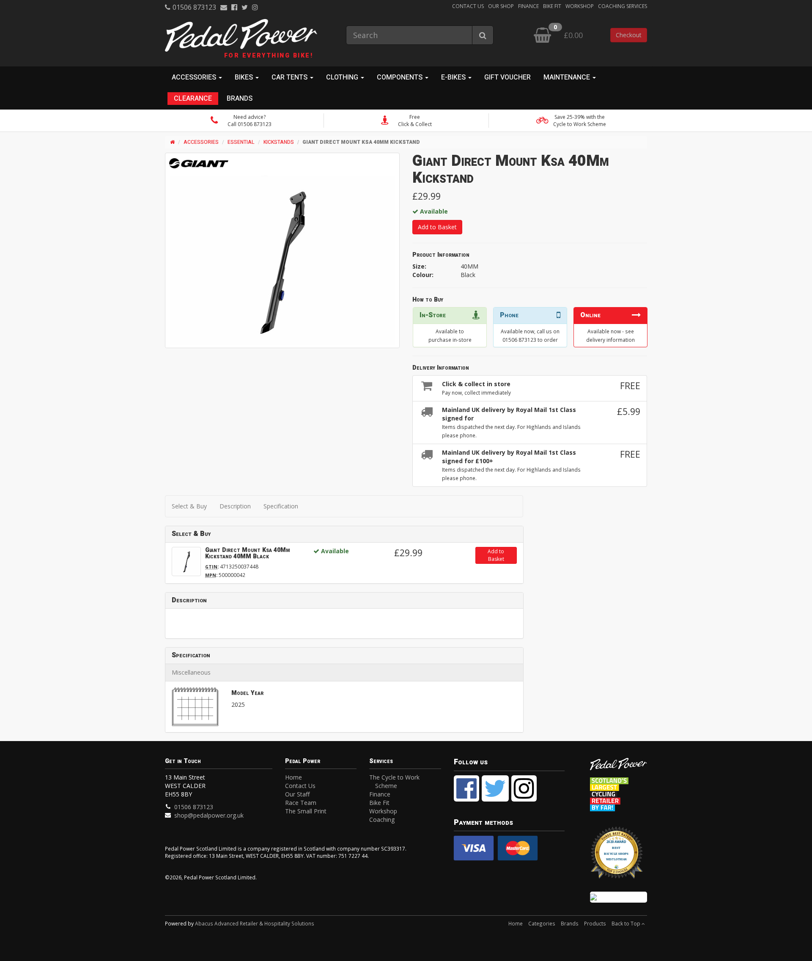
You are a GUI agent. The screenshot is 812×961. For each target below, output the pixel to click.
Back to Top (627, 923)
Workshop (579, 6)
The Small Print (305, 811)
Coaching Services (622, 6)
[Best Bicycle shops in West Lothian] (618, 856)
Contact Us (468, 6)
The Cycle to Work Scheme (394, 781)
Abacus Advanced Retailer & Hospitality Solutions (254, 923)
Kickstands (278, 142)
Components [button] (400, 77)
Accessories (201, 142)
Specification (280, 506)
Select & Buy (189, 506)
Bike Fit (552, 6)
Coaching (382, 819)
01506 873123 (194, 7)
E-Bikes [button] (454, 77)
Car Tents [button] (290, 77)
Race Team (300, 803)
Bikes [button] (245, 77)
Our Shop (501, 6)
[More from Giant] (198, 163)
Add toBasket (496, 555)
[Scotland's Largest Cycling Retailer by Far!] (618, 792)
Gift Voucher (507, 77)
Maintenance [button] (567, 77)
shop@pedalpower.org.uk (209, 815)
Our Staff (297, 794)
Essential (241, 142)
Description (235, 506)
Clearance (193, 98)
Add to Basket (437, 227)
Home (293, 777)
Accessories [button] (195, 77)
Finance (528, 6)
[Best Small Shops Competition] (618, 897)
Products (595, 923)
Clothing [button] (343, 77)
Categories (541, 923)
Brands (239, 98)
